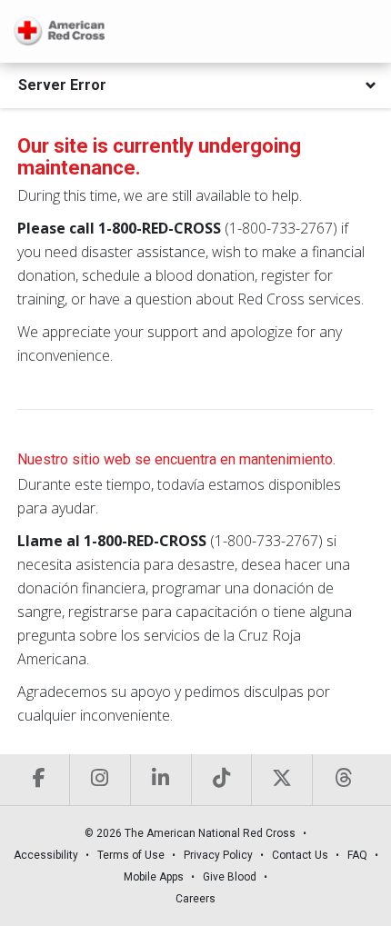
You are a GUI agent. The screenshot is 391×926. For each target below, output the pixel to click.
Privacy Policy (218, 855)
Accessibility (46, 855)
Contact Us (300, 855)
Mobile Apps (154, 877)
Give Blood (229, 877)
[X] (281, 779)
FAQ (357, 855)
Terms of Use (131, 855)
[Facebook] (39, 779)
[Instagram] (99, 779)
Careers (195, 898)
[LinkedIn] (160, 779)
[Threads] (342, 779)
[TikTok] (221, 779)
